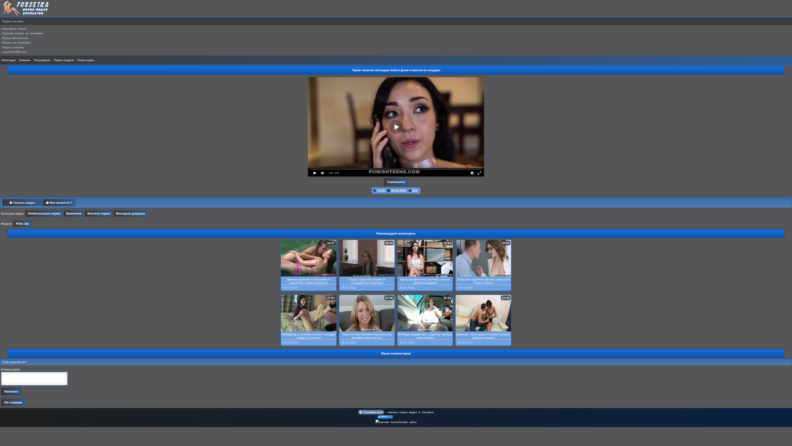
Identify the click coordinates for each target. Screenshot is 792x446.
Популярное (42, 60)
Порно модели (64, 60)
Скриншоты (396, 182)
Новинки (24, 60)
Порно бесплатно (15, 38)
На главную (13, 402)
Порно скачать (13, 47)
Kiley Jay (22, 223)
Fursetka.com (372, 412)
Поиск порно (85, 60)
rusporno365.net (14, 51)
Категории (8, 60)
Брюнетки (73, 213)
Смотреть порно (14, 28)
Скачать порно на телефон (22, 33)
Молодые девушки (130, 213)
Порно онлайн (13, 21)
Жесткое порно (98, 213)
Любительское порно (44, 213)
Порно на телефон (16, 42)
